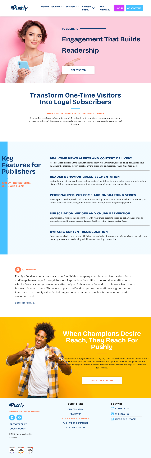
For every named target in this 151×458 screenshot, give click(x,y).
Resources (70, 6)
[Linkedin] (12, 417)
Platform (44, 6)
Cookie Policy (18, 429)
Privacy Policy (18, 424)
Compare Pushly (86, 8)
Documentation (75, 427)
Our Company (105, 8)
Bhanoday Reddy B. (25, 303)
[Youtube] (19, 417)
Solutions (55, 6)
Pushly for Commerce (76, 423)
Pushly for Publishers (75, 418)
